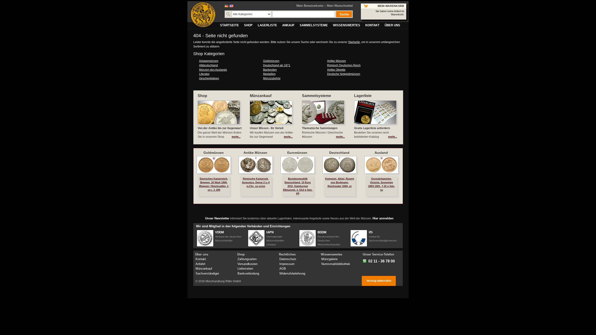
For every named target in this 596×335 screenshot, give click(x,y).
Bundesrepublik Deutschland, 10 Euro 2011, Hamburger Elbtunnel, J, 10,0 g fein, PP (297, 186)
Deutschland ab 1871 (276, 65)
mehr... (236, 136)
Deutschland (339, 152)
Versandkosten (247, 264)
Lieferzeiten (245, 268)
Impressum (287, 264)
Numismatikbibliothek (335, 264)
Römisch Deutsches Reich (344, 65)
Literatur (204, 74)
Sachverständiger (207, 273)
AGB (282, 268)
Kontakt (201, 259)
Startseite (354, 42)
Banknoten (270, 69)
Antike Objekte (336, 69)
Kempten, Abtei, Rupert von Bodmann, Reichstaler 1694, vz (339, 182)
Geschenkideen (209, 78)
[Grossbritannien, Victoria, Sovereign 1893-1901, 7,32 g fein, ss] (381, 165)
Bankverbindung (248, 273)
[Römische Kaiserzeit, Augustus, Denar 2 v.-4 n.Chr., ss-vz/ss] (256, 165)
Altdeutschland (208, 65)
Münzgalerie (329, 259)
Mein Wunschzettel (340, 5)
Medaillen (269, 74)
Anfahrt (200, 264)
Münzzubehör (272, 78)
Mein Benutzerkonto (309, 5)
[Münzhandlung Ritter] (203, 14)
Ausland (381, 152)
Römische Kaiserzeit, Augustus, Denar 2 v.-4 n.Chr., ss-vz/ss (256, 182)
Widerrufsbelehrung (292, 273)
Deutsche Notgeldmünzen (343, 74)
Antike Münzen (336, 61)
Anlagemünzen (208, 61)
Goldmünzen (271, 61)
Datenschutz (287, 259)
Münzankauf (204, 268)
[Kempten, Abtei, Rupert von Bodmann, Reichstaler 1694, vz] (339, 165)
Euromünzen (297, 152)
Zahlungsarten (247, 259)
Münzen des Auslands (213, 69)
